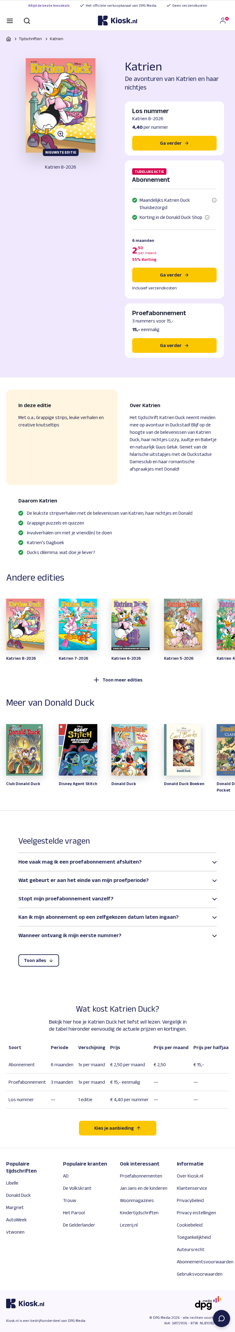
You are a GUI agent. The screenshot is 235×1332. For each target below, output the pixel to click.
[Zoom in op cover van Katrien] (60, 105)
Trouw (69, 1200)
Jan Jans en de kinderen (143, 1188)
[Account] (224, 20)
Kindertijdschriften (139, 1212)
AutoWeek (16, 1219)
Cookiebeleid (190, 1224)
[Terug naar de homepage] (117, 20)
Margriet (15, 1207)
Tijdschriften (30, 38)
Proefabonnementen (141, 1175)
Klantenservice (192, 1188)
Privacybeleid (190, 1200)
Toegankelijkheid (194, 1237)
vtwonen (15, 1232)
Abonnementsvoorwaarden (205, 1261)
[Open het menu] (9, 20)
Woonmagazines (137, 1200)
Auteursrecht (190, 1249)
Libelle (12, 1182)
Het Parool (74, 1212)
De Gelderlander (79, 1224)
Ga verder (171, 274)
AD (66, 1175)
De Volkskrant (77, 1188)
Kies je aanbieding (114, 1128)
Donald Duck (18, 1195)
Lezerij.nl (129, 1224)
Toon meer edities (123, 679)
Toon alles (35, 960)
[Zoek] (27, 20)
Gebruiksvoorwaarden (199, 1274)
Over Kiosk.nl (190, 1175)
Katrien (56, 38)
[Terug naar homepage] (8, 38)
